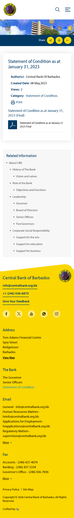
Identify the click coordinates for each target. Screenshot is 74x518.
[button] (57, 9)
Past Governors (25, 223)
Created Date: (20, 83)
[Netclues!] (17, 509)
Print (19, 102)
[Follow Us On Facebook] (6, 313)
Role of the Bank (22, 183)
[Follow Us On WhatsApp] (44, 313)
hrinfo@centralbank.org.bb (21, 416)
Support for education (29, 244)
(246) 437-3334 (26, 467)
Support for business (28, 250)
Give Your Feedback (16, 301)
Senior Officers (24, 216)
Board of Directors (27, 210)
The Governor (12, 377)
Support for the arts (27, 237)
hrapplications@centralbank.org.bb (26, 426)
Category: (17, 96)
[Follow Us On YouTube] (31, 313)
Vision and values (26, 176)
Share (42, 40)
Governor (21, 203)
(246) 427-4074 (28, 462)
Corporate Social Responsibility (31, 230)
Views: (15, 89)
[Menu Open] (67, 9)
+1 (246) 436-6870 (16, 293)
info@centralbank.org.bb (20, 285)
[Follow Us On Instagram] (56, 313)
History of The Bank (24, 169)
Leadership (19, 196)
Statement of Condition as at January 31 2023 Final (41, 124)
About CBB (15, 162)
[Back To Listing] (67, 40)
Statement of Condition (41, 96)
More (6, 442)
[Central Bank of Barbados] (10, 9)
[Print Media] (59, 40)
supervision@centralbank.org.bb (24, 436)
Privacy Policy (11, 489)
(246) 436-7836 (38, 472)
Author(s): (17, 77)
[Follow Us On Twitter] (18, 313)
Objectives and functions (31, 189)
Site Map (28, 489)
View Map (9, 357)
